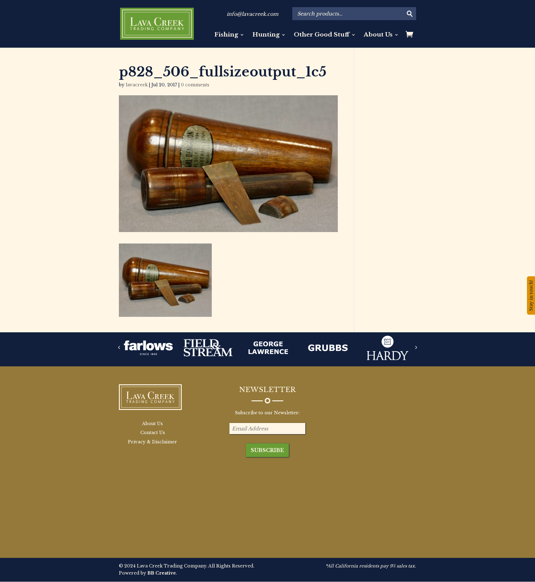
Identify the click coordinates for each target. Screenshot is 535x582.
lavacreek (137, 85)
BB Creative (161, 573)
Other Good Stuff (322, 35)
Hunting (266, 35)
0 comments (195, 85)
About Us (378, 35)
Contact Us (152, 432)
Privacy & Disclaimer (152, 442)
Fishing (226, 35)
